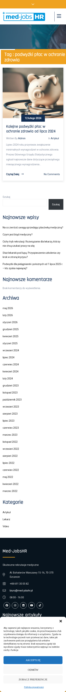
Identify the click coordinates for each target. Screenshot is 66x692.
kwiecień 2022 (10, 484)
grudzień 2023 (11, 385)
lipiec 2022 (8, 463)
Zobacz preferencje (33, 679)
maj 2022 (8, 477)
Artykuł (55, 138)
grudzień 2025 (11, 329)
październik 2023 (12, 399)
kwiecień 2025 (10, 336)
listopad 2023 (10, 392)
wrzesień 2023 (11, 406)
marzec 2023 (10, 434)
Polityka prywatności (34, 687)
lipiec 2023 (8, 420)
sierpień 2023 (10, 413)
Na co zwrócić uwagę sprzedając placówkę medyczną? (33, 227)
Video (6, 526)
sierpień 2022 (10, 455)
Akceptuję (33, 660)
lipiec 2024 (8, 357)
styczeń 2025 (10, 343)
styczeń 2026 (10, 322)
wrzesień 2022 (11, 448)
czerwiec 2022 (11, 470)
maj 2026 (8, 308)
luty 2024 (8, 378)
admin (22, 138)
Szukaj (6, 197)
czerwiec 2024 (11, 364)
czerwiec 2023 (11, 427)
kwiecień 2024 (10, 371)
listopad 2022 (10, 441)
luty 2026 (8, 315)
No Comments (52, 174)
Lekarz (6, 519)
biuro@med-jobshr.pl (21, 590)
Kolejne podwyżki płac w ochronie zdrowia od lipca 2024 (31, 129)
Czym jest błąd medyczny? (18, 234)
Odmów (33, 669)
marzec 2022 (10, 491)
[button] (60, 621)
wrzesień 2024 (11, 350)
